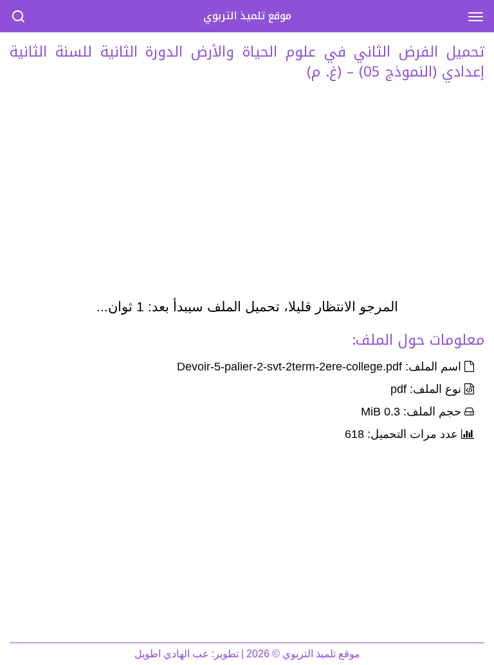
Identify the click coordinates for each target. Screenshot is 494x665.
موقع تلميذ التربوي (247, 16)
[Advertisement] (247, 193)
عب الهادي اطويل (171, 653)
